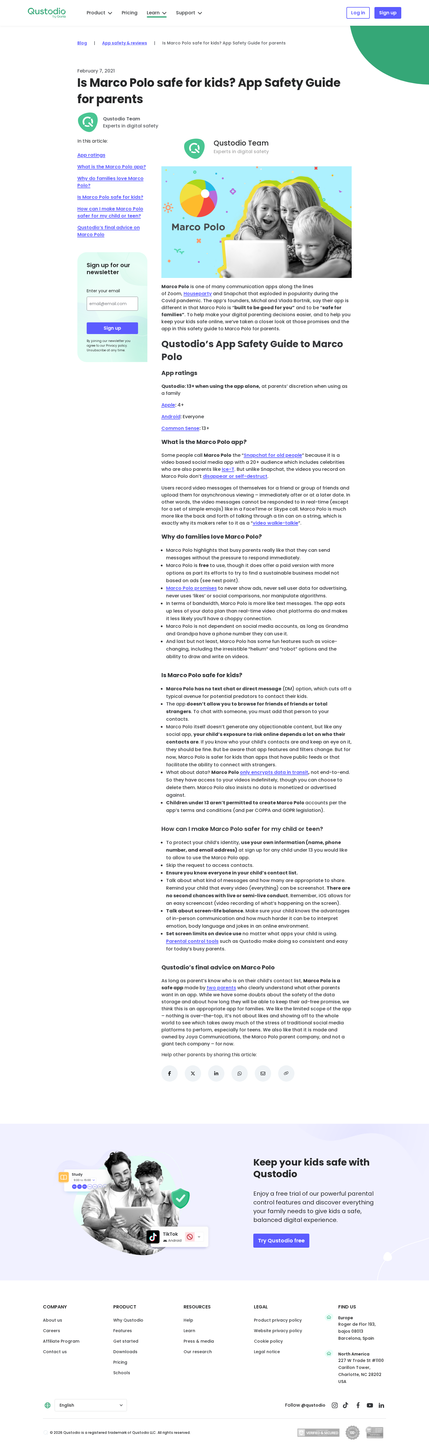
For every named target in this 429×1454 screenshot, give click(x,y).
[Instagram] (334, 1405)
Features (122, 1331)
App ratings (91, 155)
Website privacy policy (278, 1331)
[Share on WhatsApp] (239, 1073)
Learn (153, 12)
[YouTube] (369, 1405)
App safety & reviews (124, 43)
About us (52, 1320)
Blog (82, 43)
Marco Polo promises (191, 588)
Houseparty (198, 293)
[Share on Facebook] (169, 1073)
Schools (121, 1373)
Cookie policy (268, 1341)
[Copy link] (286, 1073)
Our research (198, 1352)
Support (185, 12)
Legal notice (267, 1352)
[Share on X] (193, 1073)
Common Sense (180, 428)
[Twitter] (346, 1405)
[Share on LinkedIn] (216, 1073)
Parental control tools (192, 941)
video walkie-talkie (275, 523)
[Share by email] (263, 1073)
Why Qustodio (128, 1320)
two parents (221, 987)
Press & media (199, 1341)
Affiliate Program (61, 1341)
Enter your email (103, 291)
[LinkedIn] (381, 1405)
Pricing (129, 12)
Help (188, 1320)
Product (96, 12)
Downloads (125, 1352)
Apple (168, 405)
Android (170, 416)
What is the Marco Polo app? (111, 166)
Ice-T (228, 469)
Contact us (55, 1352)
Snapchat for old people (273, 455)
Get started (125, 1341)
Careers (51, 1331)
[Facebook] (358, 1405)
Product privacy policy (278, 1320)
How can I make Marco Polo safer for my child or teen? (110, 212)
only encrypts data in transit (274, 772)
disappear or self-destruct (235, 476)
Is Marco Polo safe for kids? (110, 197)
